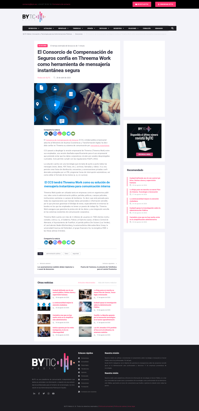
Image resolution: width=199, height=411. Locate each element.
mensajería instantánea (100, 145)
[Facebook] (55, 134)
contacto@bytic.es (30, 4)
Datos (66, 253)
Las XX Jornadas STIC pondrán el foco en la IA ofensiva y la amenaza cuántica (105, 330)
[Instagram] (60, 134)
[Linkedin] (46, 134)
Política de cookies (120, 406)
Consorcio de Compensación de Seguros (62, 140)
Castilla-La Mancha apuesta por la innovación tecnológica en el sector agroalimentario (104, 317)
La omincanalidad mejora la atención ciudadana (144, 200)
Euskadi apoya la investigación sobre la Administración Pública (105, 305)
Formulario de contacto (61, 4)
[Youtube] (53, 393)
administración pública (53, 253)
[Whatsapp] (64, 134)
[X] (51, 134)
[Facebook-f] (39, 393)
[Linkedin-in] (34, 393)
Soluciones (79, 34)
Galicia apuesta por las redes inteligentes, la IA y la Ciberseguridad (63, 330)
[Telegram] (69, 134)
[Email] (73, 134)
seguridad (76, 253)
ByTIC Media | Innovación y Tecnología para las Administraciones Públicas (47, 34)
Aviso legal (131, 406)
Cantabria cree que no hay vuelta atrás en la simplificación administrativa (63, 317)
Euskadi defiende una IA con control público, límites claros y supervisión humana (64, 292)
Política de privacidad (106, 406)
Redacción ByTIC (44, 78)
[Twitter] (44, 393)
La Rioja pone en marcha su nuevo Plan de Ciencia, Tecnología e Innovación (105, 292)
